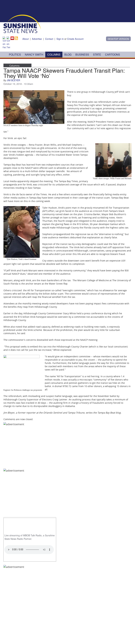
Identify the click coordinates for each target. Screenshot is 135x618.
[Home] (22, 23)
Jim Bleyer (13, 80)
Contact (49, 38)
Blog (67, 54)
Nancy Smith (34, 54)
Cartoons (112, 54)
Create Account (75, 38)
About (25, 38)
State (97, 54)
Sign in (60, 38)
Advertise (37, 38)
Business (82, 54)
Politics (15, 54)
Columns (53, 54)
